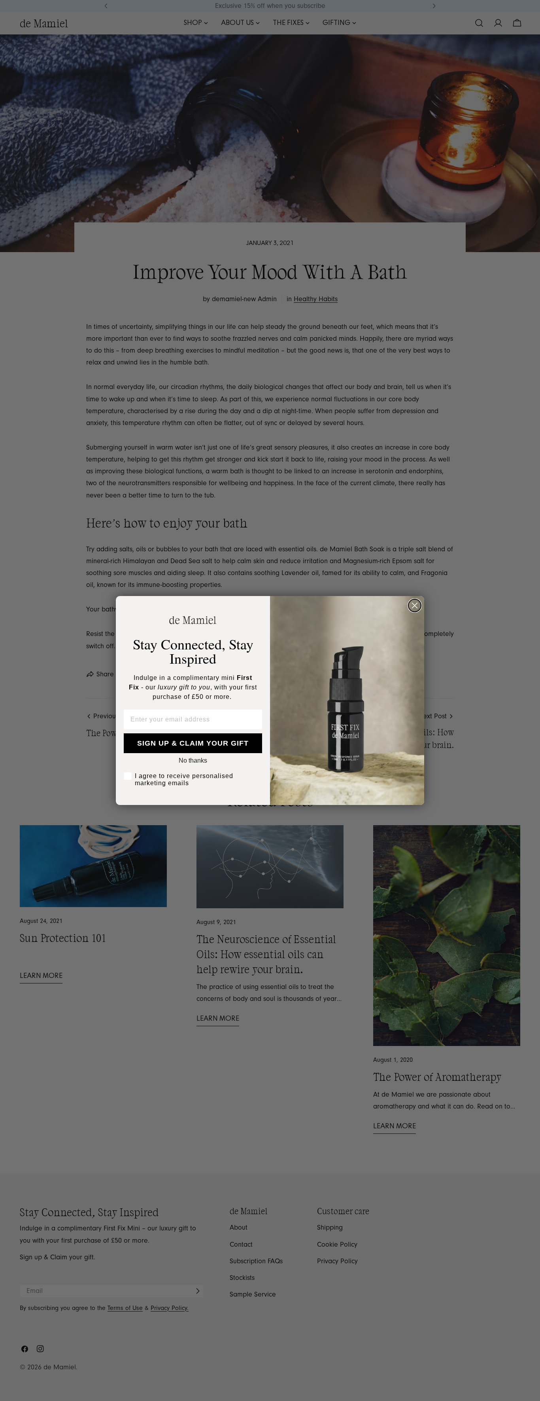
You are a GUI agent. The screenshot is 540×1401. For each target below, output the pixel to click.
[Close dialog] (414, 605)
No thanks (193, 760)
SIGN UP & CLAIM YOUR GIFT (193, 743)
